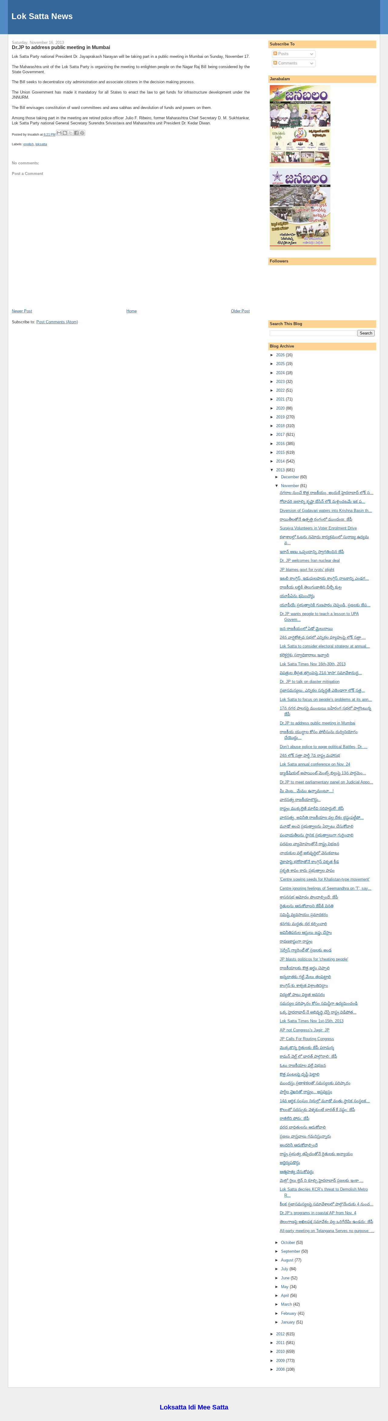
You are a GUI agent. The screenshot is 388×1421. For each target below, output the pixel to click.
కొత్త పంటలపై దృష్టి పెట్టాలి (299, 1074)
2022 (281, 390)
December (290, 477)
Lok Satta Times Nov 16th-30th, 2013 (313, 664)
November (290, 485)
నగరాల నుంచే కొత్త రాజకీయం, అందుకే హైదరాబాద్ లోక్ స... (326, 492)
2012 (281, 1334)
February (289, 1313)
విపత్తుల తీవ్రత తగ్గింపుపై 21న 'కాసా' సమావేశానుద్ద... (321, 673)
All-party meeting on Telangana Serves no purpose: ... (327, 1230)
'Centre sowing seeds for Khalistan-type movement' (325, 879)
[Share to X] (71, 133)
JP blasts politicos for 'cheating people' (314, 959)
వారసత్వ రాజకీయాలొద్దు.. (300, 799)
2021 (281, 399)
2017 (281, 434)
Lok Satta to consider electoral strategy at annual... (325, 646)
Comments (287, 63)
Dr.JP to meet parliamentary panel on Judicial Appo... (326, 782)
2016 (281, 443)
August (288, 1260)
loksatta (41, 144)
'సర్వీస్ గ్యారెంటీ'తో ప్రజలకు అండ (306, 950)
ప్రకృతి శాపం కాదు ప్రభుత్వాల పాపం (307, 870)
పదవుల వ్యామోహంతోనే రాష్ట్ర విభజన (309, 844)
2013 (281, 470)
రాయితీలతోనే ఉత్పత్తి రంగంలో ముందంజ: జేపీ (316, 519)
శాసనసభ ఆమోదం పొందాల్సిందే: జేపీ (309, 897)
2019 (281, 417)
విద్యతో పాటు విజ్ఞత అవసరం (302, 994)
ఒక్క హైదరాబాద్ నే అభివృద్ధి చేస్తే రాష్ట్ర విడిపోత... (318, 1012)
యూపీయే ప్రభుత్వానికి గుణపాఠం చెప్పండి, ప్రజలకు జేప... (325, 605)
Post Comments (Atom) (57, 322)
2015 (281, 452)
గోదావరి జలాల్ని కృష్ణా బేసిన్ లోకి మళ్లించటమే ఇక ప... (322, 501)
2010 (281, 1351)
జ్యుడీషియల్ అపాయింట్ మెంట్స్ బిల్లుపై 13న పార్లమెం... (323, 773)
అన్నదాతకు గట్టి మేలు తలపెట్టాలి (305, 976)
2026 (281, 355)
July (285, 1269)
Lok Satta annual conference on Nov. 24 (315, 764)
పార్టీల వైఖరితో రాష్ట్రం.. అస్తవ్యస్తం (306, 1092)
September (291, 1251)
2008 (281, 1369)
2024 (281, 373)
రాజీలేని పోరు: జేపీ (294, 1118)
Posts (283, 53)
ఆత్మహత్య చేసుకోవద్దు (297, 1171)
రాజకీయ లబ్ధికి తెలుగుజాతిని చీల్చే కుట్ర (311, 587)
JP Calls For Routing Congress (307, 1039)
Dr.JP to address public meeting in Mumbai (61, 47)
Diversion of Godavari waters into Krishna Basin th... (326, 510)
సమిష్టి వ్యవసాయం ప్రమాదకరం (304, 914)
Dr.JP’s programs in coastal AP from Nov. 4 (318, 1213)
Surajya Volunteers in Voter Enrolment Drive (318, 528)
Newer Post (22, 311)
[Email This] (59, 133)
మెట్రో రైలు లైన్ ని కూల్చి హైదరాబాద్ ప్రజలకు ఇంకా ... (321, 1180)
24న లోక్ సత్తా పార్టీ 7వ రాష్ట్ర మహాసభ (310, 755)
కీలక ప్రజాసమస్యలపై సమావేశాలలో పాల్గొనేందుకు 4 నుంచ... (326, 1204)
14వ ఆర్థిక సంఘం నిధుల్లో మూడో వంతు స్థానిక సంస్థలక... (325, 1101)
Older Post (240, 311)
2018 (281, 426)
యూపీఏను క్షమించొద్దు (297, 596)
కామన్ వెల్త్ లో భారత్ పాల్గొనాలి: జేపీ (308, 1056)
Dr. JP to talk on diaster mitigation (310, 681)
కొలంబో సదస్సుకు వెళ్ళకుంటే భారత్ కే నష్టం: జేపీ (317, 1109)
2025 (281, 363)
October (288, 1242)
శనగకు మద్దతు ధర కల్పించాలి (303, 924)
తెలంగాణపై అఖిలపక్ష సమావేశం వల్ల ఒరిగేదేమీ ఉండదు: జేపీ (326, 1221)
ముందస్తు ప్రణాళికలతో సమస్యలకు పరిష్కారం (315, 1083)
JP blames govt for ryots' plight (307, 569)
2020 (281, 408)
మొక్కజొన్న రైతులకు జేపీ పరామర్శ (307, 1047)
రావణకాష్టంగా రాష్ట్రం (296, 941)
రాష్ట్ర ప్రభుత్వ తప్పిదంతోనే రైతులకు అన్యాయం (316, 1154)
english (28, 144)
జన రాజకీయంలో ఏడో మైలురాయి (306, 628)
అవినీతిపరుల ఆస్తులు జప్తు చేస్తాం (306, 932)
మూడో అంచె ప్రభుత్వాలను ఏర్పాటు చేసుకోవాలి (316, 826)
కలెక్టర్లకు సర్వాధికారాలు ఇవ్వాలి (304, 655)
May (285, 1286)
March (287, 1304)
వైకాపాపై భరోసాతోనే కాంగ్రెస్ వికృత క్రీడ (309, 861)
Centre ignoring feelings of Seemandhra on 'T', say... (325, 888)
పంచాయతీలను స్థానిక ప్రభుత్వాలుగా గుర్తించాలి (316, 835)
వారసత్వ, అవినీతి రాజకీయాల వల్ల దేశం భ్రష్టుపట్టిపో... (322, 817)
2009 (281, 1360)
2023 (281, 381)
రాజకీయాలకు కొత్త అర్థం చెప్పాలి (305, 968)
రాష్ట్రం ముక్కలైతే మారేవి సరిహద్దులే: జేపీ (312, 808)
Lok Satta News (42, 16)
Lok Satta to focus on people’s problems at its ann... (326, 699)
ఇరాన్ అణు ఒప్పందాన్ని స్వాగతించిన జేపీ (312, 551)
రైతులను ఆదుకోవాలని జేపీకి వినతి (306, 906)
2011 (281, 1342)
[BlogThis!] (65, 133)
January (288, 1322)
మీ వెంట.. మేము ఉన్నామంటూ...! (307, 791)
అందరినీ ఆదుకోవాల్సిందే (299, 1145)
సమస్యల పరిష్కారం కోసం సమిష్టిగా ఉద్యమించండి (319, 1003)
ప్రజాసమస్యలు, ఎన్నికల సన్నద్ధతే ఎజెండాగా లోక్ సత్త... (322, 690)
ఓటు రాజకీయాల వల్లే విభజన (303, 1065)
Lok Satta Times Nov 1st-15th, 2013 (311, 1021)
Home (131, 311)
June (286, 1278)
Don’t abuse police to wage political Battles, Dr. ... (323, 746)
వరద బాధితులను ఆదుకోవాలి (303, 1127)
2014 (281, 461)
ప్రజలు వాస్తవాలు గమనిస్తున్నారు (305, 1136)
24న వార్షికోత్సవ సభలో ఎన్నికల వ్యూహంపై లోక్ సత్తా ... (323, 637)
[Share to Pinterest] (82, 133)
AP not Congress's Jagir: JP (304, 1030)
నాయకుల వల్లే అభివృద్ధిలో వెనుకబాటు (309, 853)
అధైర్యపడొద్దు (290, 1162)
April (285, 1295)
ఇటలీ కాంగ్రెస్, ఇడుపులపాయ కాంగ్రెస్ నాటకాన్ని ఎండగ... (324, 578)
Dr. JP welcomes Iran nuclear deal (310, 560)
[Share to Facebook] (76, 133)
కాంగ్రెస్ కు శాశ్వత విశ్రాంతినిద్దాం (304, 985)
